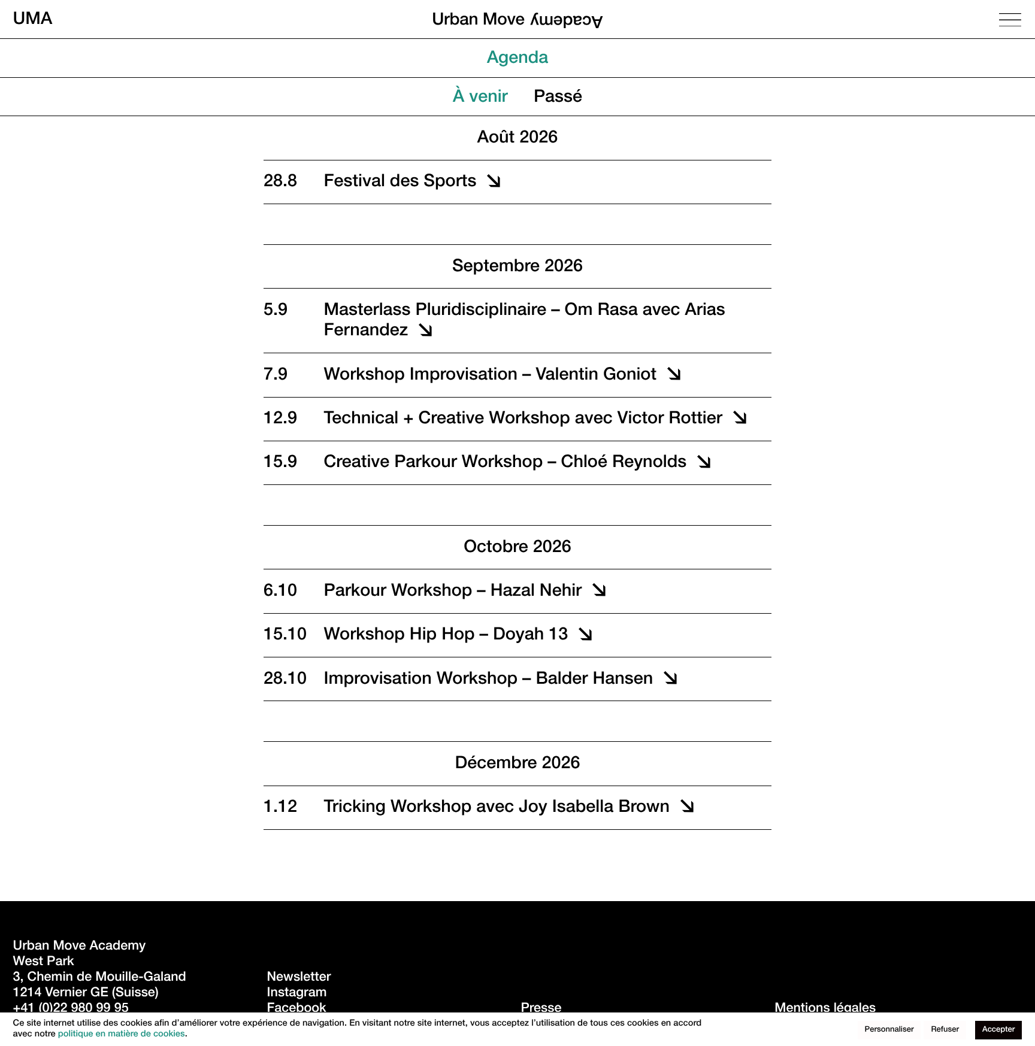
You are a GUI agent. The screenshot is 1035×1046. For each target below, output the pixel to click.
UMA (33, 19)
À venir (480, 98)
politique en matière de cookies (121, 1035)
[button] (544, 180)
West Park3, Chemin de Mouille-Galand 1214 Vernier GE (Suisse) (101, 978)
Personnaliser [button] (889, 1030)
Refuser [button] (945, 1030)
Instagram (296, 994)
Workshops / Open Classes (271, 59)
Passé (558, 98)
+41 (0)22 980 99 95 (71, 1009)
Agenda (517, 59)
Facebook (296, 1009)
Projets (433, 59)
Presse (540, 1009)
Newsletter (299, 978)
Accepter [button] (998, 1030)
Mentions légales (825, 1009)
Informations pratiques (663, 59)
